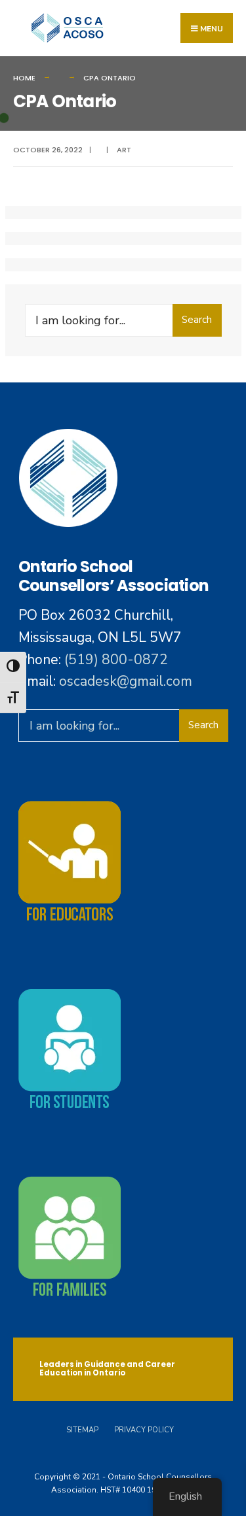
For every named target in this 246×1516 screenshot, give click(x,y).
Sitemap (82, 1430)
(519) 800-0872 (116, 659)
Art (124, 149)
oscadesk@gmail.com (125, 681)
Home (24, 78)
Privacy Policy (144, 1430)
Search (197, 319)
